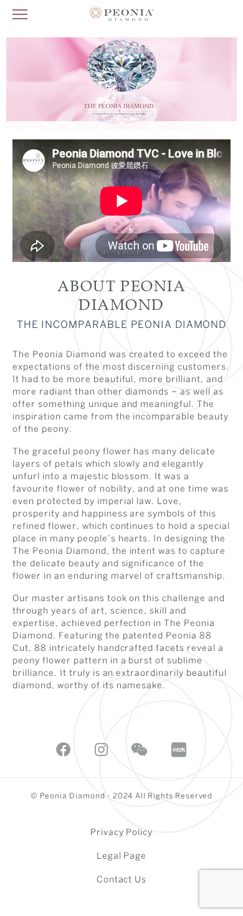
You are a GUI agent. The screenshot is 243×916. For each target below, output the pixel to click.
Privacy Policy (121, 833)
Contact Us (122, 880)
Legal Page (122, 857)
